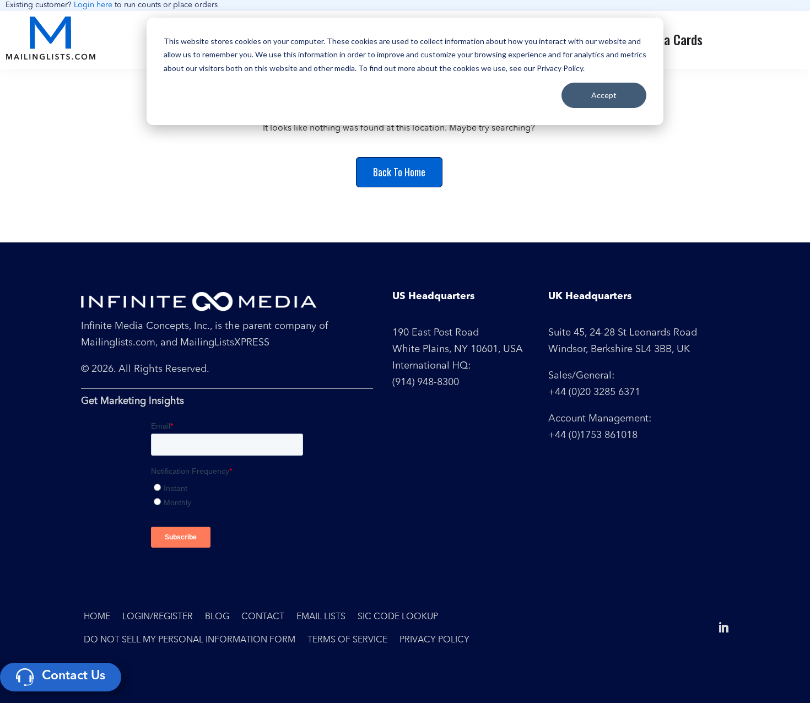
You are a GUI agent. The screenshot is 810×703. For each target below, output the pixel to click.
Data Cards (674, 39)
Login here (93, 5)
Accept (604, 95)
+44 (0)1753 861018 (593, 435)
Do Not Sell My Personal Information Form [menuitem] (189, 640)
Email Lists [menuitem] (320, 617)
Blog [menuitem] (217, 617)
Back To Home (399, 172)
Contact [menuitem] (262, 617)
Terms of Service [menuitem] (347, 640)
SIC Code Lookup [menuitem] (398, 617)
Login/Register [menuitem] (157, 617)
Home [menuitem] (97, 617)
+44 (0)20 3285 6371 (594, 392)
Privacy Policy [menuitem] (434, 640)
